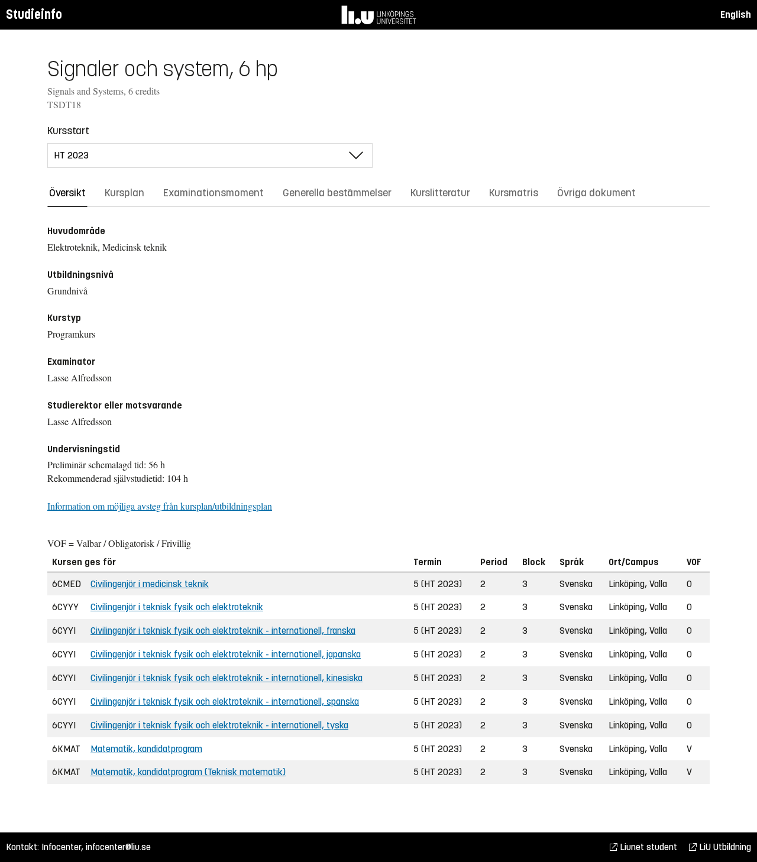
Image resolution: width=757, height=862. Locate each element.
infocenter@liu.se (118, 847)
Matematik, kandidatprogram (146, 748)
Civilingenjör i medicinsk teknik (149, 583)
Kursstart (68, 130)
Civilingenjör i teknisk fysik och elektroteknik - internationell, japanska (225, 654)
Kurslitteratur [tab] (440, 192)
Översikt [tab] (67, 192)
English (735, 14)
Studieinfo (34, 14)
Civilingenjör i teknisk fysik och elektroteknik (176, 607)
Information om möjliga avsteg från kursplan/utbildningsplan (159, 506)
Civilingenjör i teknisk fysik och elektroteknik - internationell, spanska (224, 701)
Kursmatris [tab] (513, 192)
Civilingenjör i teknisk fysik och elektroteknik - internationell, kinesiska (226, 677)
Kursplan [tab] (124, 192)
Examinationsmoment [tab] (213, 192)
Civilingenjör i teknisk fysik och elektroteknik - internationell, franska (222, 630)
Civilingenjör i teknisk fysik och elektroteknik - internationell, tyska (219, 725)
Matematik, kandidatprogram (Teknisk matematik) (188, 771)
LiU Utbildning (724, 847)
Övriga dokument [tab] (596, 192)
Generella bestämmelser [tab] (337, 192)
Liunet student (647, 847)
